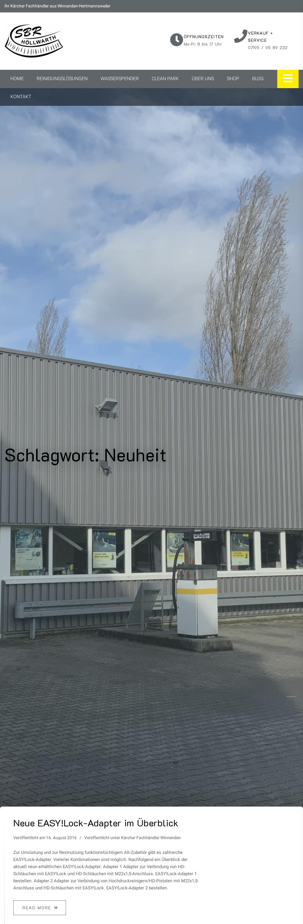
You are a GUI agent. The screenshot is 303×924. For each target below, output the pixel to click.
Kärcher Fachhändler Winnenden (151, 838)
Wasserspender (120, 78)
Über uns (203, 78)
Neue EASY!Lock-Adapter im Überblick (95, 822)
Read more (36, 907)
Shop (233, 78)
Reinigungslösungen (62, 78)
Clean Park (165, 78)
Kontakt (20, 96)
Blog (258, 78)
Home (17, 78)
